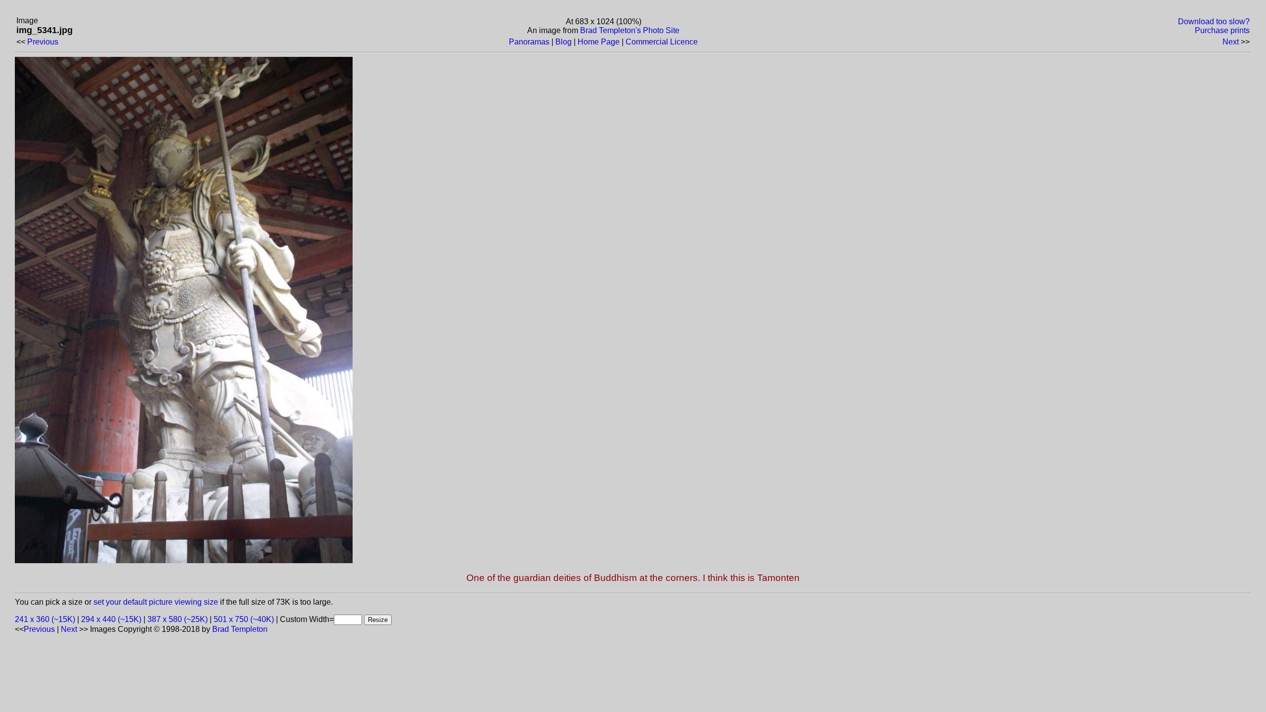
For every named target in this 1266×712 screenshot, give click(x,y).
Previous (42, 42)
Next (1230, 42)
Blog (563, 42)
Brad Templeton (240, 629)
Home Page (599, 42)
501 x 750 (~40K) (244, 619)
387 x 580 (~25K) (177, 619)
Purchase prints (1222, 30)
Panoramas (529, 42)
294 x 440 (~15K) (111, 619)
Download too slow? (1214, 21)
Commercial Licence (662, 42)
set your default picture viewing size (155, 602)
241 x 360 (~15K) (45, 619)
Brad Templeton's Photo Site (629, 30)
